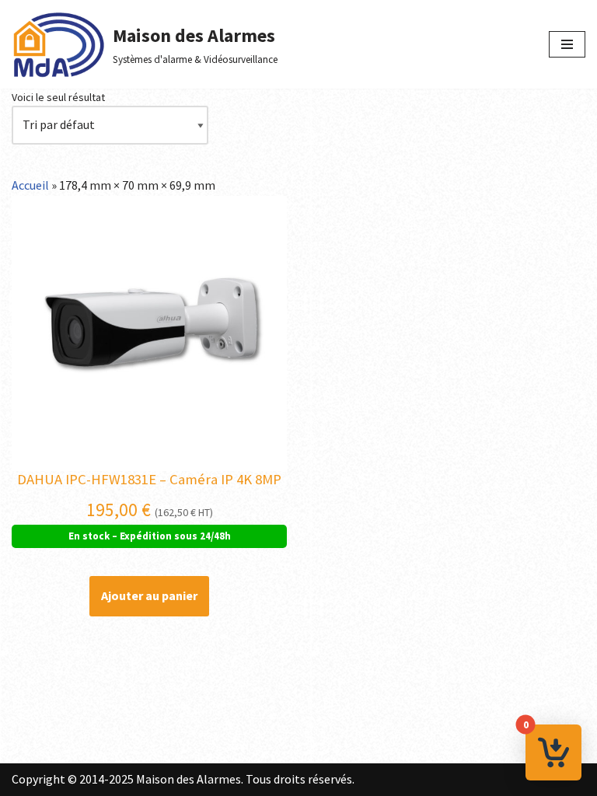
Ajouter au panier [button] (149, 595)
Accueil (30, 185)
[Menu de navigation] (567, 44)
